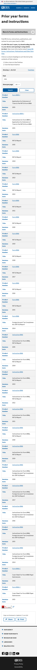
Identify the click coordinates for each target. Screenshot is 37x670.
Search (19, 8)
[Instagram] (10, 653)
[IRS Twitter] (6, 653)
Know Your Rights (11, 634)
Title (4, 101)
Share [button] (10, 619)
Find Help (31, 70)
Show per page (8, 84)
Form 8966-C (16, 569)
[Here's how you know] (18, 2)
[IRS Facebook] (3, 653)
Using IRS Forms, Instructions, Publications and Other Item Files (17, 51)
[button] (26, 8)
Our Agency (8, 630)
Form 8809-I (16, 95)
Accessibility (19, 667)
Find (4, 76)
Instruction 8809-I (18, 114)
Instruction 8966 (17, 335)
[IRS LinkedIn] (14, 653)
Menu (33, 8)
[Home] (5, 7)
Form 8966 (15, 134)
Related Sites (9, 646)
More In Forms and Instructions (15, 32)
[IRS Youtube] (17, 653)
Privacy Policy (18, 664)
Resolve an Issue (10, 638)
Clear (27, 90)
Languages (8, 642)
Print (22, 619)
